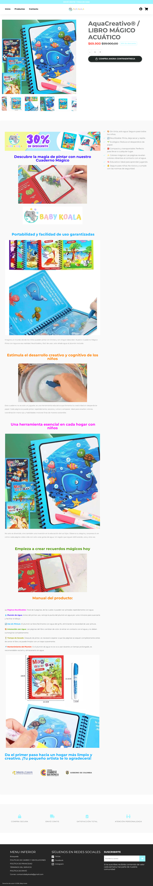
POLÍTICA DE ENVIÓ (18, 871)
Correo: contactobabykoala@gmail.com (26, 874)
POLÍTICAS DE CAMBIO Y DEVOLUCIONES (28, 860)
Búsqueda (14, 856)
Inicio (7, 9)
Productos (20, 9)
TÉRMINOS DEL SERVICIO (21, 867)
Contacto (33, 9)
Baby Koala (23, 883)
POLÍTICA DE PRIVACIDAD (21, 864)
